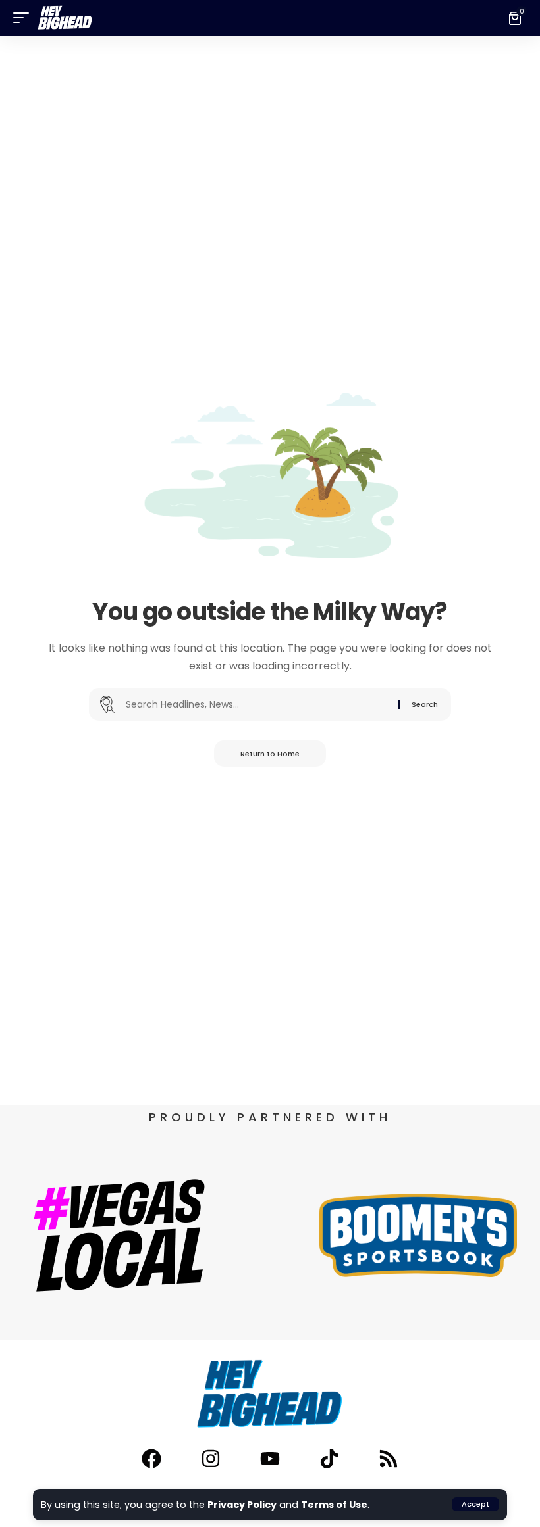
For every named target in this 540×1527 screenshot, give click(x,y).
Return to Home (270, 753)
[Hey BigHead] (65, 18)
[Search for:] (257, 704)
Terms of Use (334, 1504)
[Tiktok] (329, 1458)
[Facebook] (151, 1458)
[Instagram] (210, 1458)
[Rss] (388, 1458)
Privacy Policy (242, 1504)
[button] (475, 1504)
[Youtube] (270, 1458)
